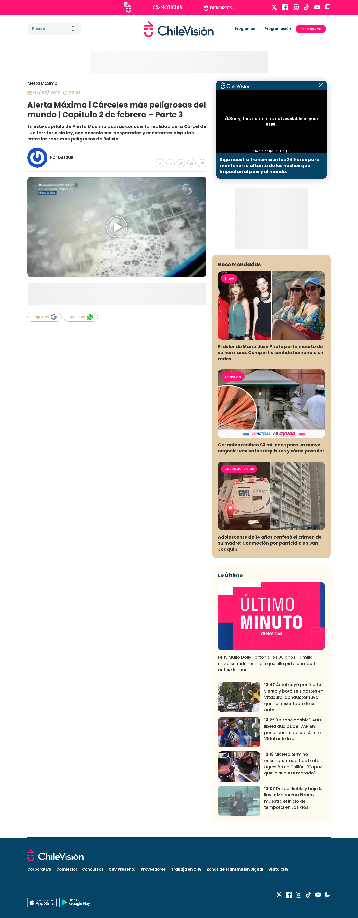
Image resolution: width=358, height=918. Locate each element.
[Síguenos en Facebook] (285, 7)
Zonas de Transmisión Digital (235, 869)
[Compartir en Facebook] (160, 163)
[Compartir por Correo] (202, 163)
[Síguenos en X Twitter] (274, 7)
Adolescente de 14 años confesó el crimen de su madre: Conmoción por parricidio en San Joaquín (270, 543)
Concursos (93, 869)
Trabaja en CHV (186, 869)
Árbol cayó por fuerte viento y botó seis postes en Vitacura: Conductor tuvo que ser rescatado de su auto (293, 697)
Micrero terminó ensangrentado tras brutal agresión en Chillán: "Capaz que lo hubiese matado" (293, 763)
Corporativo (39, 869)
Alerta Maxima (42, 83)
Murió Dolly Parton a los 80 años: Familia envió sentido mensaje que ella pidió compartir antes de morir (268, 663)
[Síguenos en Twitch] (328, 7)
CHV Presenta (122, 869)
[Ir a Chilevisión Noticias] (167, 7)
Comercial (66, 869)
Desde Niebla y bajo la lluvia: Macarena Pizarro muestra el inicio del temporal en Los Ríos (293, 798)
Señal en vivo (311, 29)
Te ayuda (232, 376)
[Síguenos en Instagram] (296, 7)
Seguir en (40, 317)
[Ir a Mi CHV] (127, 7)
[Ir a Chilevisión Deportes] (219, 7)
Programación (278, 28)
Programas (245, 28)
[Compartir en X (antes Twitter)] (181, 163)
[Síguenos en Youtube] (317, 7)
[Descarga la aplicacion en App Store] (75, 902)
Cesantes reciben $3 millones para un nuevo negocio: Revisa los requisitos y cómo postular (271, 448)
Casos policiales (239, 468)
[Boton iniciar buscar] (73, 29)
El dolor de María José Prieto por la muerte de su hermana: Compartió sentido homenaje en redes (270, 352)
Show (229, 278)
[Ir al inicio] (179, 29)
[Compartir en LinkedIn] (191, 163)
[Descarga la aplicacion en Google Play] (42, 902)
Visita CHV (278, 869)
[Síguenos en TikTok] (306, 7)
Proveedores (153, 869)
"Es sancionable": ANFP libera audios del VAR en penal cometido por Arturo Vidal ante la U (293, 729)
